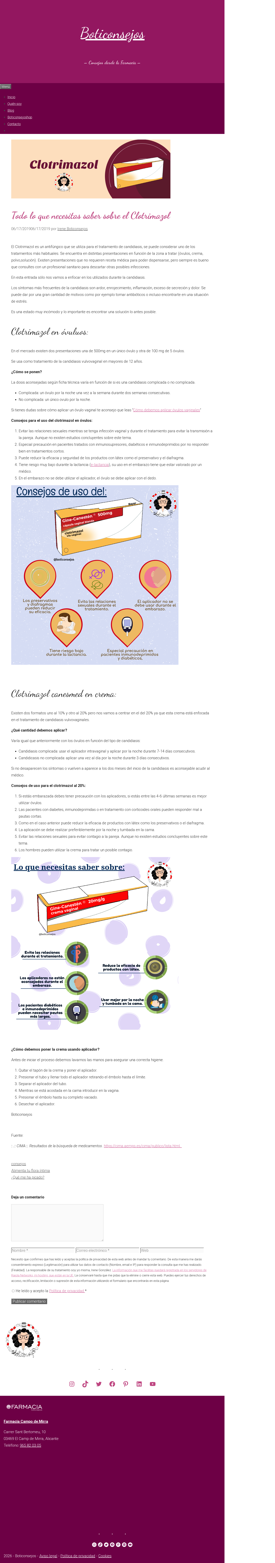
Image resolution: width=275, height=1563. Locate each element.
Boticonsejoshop (19, 117)
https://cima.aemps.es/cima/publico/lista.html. (143, 1146)
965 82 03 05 (30, 1445)
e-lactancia (100, 464)
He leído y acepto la (51, 1291)
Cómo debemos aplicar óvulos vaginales (166, 410)
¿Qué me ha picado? (27, 1177)
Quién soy (14, 104)
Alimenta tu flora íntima (30, 1170)
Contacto (14, 124)
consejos (18, 1164)
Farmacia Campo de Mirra (26, 1421)
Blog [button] (10, 110)
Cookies (104, 1556)
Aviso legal (48, 1556)
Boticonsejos (112, 33)
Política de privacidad (67, 1291)
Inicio (11, 97)
